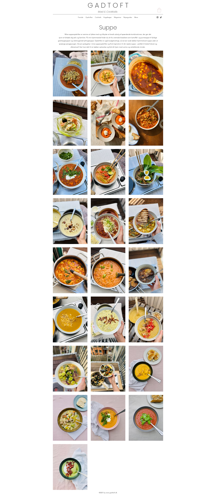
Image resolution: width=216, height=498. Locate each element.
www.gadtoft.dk (111, 493)
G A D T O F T (108, 5)
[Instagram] (157, 17)
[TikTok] (161, 17)
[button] (159, 10)
